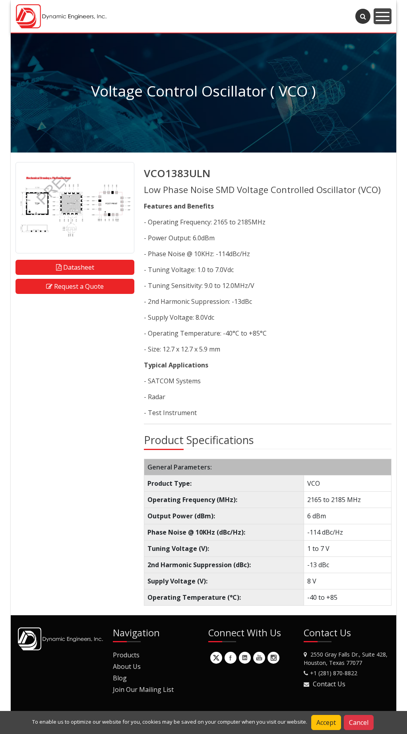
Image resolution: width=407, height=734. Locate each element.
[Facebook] (230, 658)
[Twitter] (216, 658)
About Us (127, 666)
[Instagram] (273, 658)
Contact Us (329, 684)
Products (126, 655)
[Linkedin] (245, 658)
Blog (120, 678)
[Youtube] (259, 658)
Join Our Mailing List (143, 689)
